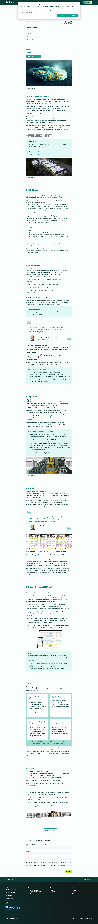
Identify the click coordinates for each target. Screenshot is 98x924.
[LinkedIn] (10, 903)
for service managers (33, 890)
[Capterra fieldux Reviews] (15, 907)
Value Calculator (53, 891)
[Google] (7, 903)
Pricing (51, 890)
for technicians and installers (34, 891)
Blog (73, 893)
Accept (62, 15)
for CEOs (30, 893)
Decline (73, 15)
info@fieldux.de (9, 898)
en (12, 879)
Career (73, 891)
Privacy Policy (71, 8)
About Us (74, 890)
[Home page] (10, 2)
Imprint (81, 918)
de (9, 879)
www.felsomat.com (34, 154)
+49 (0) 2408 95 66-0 (11, 900)
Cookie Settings (88, 918)
